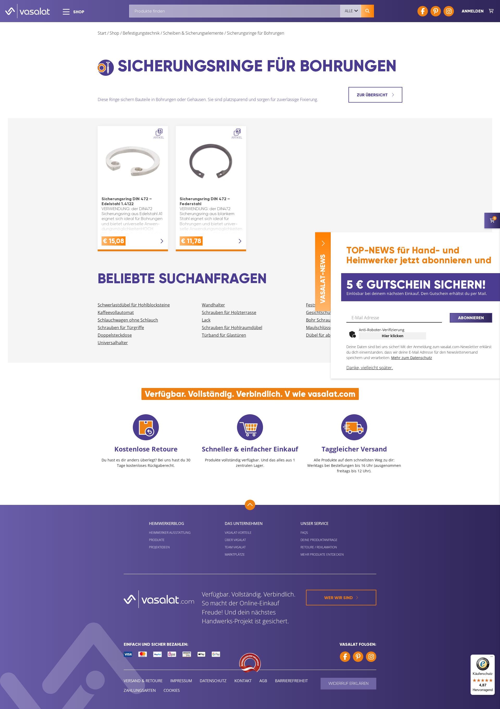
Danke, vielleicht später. (369, 368)
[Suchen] (367, 11)
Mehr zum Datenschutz (411, 357)
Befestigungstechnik (141, 33)
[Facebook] (422, 11)
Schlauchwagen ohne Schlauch (128, 320)
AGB (263, 680)
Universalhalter (113, 343)
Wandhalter (213, 305)
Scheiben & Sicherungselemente (193, 33)
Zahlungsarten (140, 690)
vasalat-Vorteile (238, 532)
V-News (323, 278)
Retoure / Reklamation (319, 547)
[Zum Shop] (491, 11)
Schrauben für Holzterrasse (229, 312)
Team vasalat (235, 547)
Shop (114, 33)
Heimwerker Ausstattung (170, 532)
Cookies (172, 690)
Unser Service (314, 523)
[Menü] (492, 658)
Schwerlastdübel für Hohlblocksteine (134, 305)
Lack (206, 320)
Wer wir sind (338, 597)
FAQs (304, 532)
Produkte (157, 540)
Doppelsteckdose (115, 335)
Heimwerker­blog (166, 523)
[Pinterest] (435, 11)
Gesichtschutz (320, 312)
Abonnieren (471, 317)
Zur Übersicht (373, 94)
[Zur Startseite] (27, 11)
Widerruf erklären (348, 683)
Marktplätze (235, 554)
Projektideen (159, 547)
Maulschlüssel (320, 327)
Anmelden (473, 11)
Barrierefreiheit (291, 680)
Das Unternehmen (244, 523)
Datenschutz (213, 680)
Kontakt (243, 680)
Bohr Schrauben (322, 320)
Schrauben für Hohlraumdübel (232, 327)
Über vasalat (235, 540)
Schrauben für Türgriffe (121, 327)
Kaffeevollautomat (116, 312)
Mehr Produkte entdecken (322, 554)
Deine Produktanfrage (319, 540)
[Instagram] (448, 11)
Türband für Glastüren (224, 335)
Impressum (181, 680)
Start (102, 33)
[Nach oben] (250, 505)
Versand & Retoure (143, 680)
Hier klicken (392, 335)
